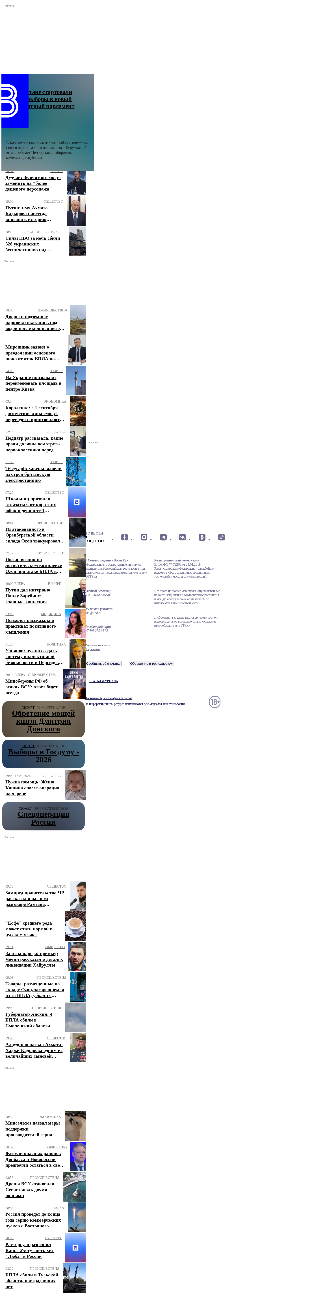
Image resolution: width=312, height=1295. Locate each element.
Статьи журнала (103, 681)
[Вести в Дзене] (124, 537)
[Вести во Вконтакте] (182, 537)
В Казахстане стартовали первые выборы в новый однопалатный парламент (40, 99)
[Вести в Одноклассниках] (202, 537)
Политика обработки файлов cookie (108, 698)
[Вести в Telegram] (163, 537)
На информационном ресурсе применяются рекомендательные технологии (135, 704)
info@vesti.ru (93, 613)
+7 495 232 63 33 (96, 630)
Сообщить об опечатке (103, 663)
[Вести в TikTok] (221, 537)
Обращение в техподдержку (151, 663)
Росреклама (92, 649)
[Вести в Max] (143, 537)
